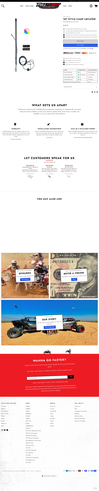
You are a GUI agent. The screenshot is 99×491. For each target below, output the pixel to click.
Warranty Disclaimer (80, 418)
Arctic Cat (52, 406)
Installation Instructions (81, 411)
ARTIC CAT (28, 421)
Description (68, 86)
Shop (21, 6)
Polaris (52, 421)
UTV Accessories (30, 445)
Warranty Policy (79, 416)
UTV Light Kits (29, 452)
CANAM (28, 418)
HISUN (27, 423)
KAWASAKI (28, 413)
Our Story (3, 406)
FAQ (76, 408)
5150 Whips (66, 16)
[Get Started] (25, 275)
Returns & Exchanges (80, 421)
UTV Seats (28, 455)
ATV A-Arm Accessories (32, 433)
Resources (3, 423)
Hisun (51, 413)
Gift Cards (28, 462)
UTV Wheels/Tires (30, 460)
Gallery (3, 418)
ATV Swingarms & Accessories (33, 440)
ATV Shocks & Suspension (32, 438)
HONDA (28, 406)
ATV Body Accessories (31, 435)
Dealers (3, 421)
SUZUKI (28, 411)
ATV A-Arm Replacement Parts (33, 430)
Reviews (3, 408)
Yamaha (52, 425)
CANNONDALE (29, 425)
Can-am (52, 408)
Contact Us (77, 406)
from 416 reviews (48, 162)
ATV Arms (28, 428)
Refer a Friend (4, 413)
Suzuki (52, 423)
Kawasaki (52, 418)
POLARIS (28, 416)
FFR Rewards (4, 411)
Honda (52, 416)
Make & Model (29, 6)
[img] (49, 160)
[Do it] (74, 275)
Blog (64, 6)
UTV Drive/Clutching (31, 450)
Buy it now (80, 45)
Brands (3, 416)
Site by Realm (5, 483)
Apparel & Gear (29, 442)
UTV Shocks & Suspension (32, 457)
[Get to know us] (49, 322)
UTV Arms (28, 447)
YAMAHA (28, 408)
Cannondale (53, 411)
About (70, 6)
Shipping (77, 413)
